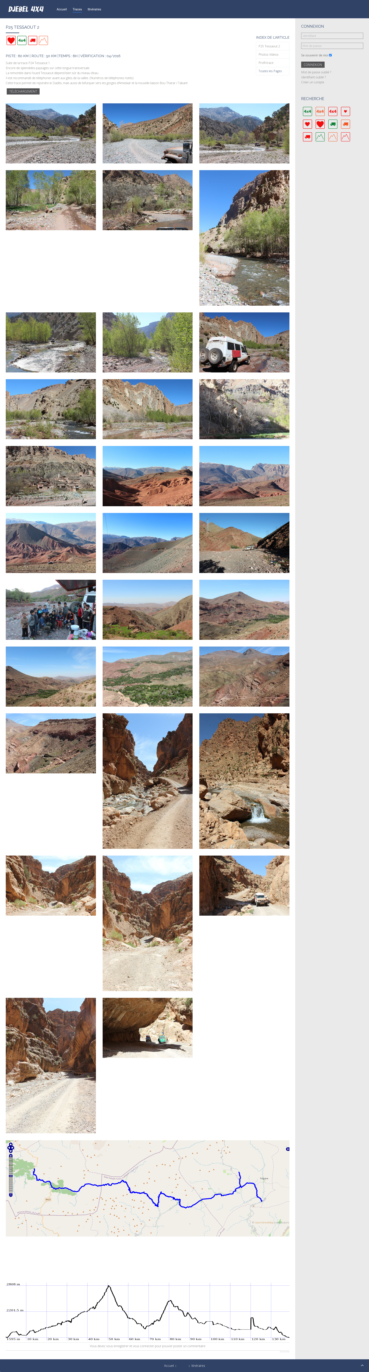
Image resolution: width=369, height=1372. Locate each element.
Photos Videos (268, 54)
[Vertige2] (43, 40)
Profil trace (265, 63)
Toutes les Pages (270, 71)
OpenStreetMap (264, 1222)
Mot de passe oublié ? (316, 72)
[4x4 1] (22, 40)
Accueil (62, 9)
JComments (284, 1352)
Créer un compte (312, 82)
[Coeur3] (11, 40)
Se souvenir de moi (314, 55)
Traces (77, 9)
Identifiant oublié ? (313, 77)
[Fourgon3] (32, 40)
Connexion (313, 65)
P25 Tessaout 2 (269, 46)
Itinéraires (94, 9)
